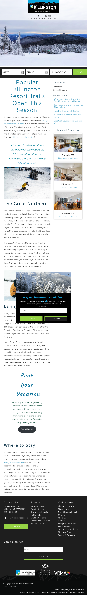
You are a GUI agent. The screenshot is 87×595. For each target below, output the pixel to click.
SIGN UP (31, 319)
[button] (43, 299)
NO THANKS (55, 319)
